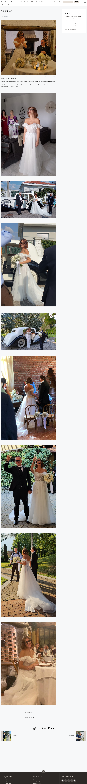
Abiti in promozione (10, 781)
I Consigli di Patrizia (35, 1)
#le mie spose (74, 16)
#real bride (67, 16)
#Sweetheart (73, 25)
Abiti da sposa (44, 1)
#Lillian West (80, 25)
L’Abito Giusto (27, 1)
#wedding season (69, 18)
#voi (79, 16)
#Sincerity (67, 25)
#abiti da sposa (77, 18)
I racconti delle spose (53, 1)
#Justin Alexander (73, 29)
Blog (60, 1)
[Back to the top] (43, 771)
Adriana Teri (18, 5)
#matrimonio (68, 20)
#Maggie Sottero (77, 23)
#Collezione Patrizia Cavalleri (71, 27)
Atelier (21, 1)
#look (71, 23)
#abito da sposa (75, 20)
